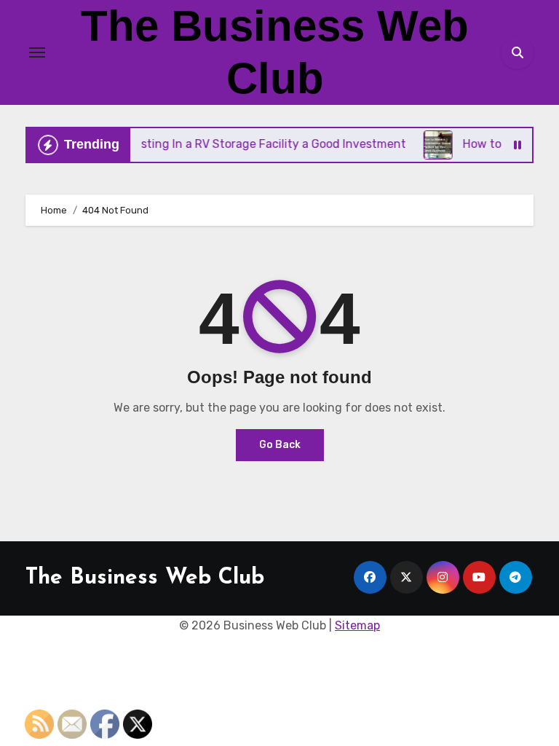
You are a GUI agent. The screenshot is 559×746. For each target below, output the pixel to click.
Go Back (280, 445)
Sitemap (357, 625)
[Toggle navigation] (37, 52)
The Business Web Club (144, 578)
